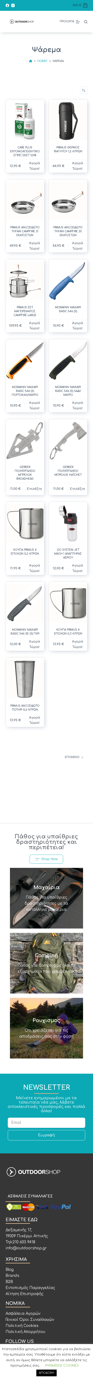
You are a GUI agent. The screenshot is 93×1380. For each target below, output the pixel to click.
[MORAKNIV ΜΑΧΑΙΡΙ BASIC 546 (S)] (68, 280)
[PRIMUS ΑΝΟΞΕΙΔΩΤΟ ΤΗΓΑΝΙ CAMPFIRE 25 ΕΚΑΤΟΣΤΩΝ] (68, 201)
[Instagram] (13, 5)
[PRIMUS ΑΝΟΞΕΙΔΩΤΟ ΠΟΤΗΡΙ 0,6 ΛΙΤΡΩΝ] (25, 679)
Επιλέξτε (34, 489)
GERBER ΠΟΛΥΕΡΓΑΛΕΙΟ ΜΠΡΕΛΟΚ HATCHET (68, 471)
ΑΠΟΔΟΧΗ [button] (46, 1372)
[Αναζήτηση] (85, 21)
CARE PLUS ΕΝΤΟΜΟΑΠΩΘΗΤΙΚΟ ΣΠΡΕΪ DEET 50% (25, 151)
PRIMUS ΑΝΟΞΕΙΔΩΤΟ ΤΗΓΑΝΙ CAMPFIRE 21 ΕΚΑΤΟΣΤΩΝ (25, 231)
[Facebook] (7, 5)
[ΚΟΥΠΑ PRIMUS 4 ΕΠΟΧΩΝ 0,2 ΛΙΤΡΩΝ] (25, 523)
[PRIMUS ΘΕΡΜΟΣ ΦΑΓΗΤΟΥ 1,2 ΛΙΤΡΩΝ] (68, 121)
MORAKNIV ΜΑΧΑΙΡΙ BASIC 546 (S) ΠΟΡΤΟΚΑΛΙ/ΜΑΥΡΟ (25, 391)
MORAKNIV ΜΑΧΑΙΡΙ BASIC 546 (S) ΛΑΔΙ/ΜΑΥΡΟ (68, 391)
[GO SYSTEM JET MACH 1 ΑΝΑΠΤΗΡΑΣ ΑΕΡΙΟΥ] (68, 523)
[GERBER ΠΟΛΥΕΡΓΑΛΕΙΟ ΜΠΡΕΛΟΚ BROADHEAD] (25, 440)
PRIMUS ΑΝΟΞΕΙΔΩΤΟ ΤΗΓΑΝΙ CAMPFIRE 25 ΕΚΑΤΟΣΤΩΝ (68, 231)
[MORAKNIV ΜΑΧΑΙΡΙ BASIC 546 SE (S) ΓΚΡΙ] (25, 603)
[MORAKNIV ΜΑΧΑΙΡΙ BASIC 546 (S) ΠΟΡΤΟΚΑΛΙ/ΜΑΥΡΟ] (25, 360)
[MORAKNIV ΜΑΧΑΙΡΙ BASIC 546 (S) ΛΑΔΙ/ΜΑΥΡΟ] (68, 360)
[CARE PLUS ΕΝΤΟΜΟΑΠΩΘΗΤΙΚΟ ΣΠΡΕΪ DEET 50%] (25, 121)
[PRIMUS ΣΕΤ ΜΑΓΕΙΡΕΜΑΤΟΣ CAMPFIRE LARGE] (25, 280)
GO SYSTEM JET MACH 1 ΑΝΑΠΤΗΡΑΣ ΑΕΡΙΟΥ (68, 553)
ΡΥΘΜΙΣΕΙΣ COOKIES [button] (62, 1365)
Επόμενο (72, 757)
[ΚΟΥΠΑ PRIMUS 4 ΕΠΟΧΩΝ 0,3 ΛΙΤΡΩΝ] (68, 603)
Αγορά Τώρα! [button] (34, 165)
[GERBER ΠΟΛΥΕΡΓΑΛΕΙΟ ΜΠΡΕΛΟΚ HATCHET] (68, 440)
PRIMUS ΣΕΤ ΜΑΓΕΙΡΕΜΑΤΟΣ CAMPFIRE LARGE (25, 311)
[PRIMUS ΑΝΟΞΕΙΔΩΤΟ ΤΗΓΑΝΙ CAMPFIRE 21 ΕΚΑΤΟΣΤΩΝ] (25, 201)
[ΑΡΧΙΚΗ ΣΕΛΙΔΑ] (30, 61)
